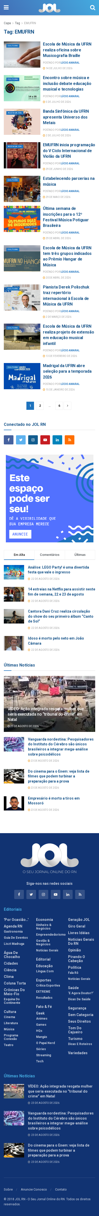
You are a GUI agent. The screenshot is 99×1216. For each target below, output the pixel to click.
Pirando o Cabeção (76, 959)
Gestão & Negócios (43, 942)
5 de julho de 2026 (58, 101)
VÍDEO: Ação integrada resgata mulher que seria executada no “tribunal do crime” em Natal (46, 714)
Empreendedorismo (51, 934)
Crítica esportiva (48, 985)
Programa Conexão (11, 1037)
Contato (61, 1189)
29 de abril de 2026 (58, 238)
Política (74, 967)
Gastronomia (13, 931)
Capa (7, 23)
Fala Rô (73, 973)
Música (9, 1029)
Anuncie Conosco (34, 1189)
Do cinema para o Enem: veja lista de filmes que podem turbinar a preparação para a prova (58, 776)
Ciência (10, 970)
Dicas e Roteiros (80, 1044)
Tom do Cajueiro (75, 1030)
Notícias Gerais (47, 950)
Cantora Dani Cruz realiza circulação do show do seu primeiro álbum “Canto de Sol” (60, 616)
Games (41, 1024)
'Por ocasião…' (16, 920)
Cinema (9, 1017)
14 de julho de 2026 (58, 68)
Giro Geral (76, 926)
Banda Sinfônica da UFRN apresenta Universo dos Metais (66, 117)
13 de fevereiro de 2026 (61, 356)
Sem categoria (80, 1015)
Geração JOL (79, 920)
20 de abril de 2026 (58, 277)
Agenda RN (15, 113)
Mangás (41, 1037)
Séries (41, 1049)
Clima (9, 977)
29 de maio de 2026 (57, 197)
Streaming (43, 1055)
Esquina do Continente (12, 1001)
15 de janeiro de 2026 (60, 389)
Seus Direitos (79, 1021)
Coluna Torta (15, 983)
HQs (39, 1031)
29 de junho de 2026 (59, 169)
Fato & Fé (44, 1007)
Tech (39, 1061)
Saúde (73, 988)
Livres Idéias (79, 933)
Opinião (74, 950)
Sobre (8, 1189)
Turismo (75, 1039)
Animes (41, 1018)
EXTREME (43, 991)
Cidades (11, 963)
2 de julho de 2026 (58, 135)
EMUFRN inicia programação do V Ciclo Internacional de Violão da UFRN (69, 150)
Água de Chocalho (12, 955)
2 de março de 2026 (58, 316)
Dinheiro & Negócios (44, 926)
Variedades (78, 1053)
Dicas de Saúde (79, 999)
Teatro (8, 1045)
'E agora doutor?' (80, 993)
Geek (40, 1013)
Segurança (77, 1008)
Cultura (13, 46)
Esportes (43, 980)
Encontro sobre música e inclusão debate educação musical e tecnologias (67, 83)
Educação (44, 966)
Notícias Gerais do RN (81, 941)
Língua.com (45, 971)
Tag (17, 23)
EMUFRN (30, 23)
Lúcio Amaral (70, 62)
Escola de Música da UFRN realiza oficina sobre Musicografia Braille (67, 50)
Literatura (11, 1023)
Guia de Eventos (16, 937)
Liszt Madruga (14, 944)
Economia (44, 920)
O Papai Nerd (45, 1043)
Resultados (44, 998)
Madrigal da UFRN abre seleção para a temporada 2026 (67, 371)
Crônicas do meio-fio (14, 992)
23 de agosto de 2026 (24, 726)
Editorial (43, 959)
